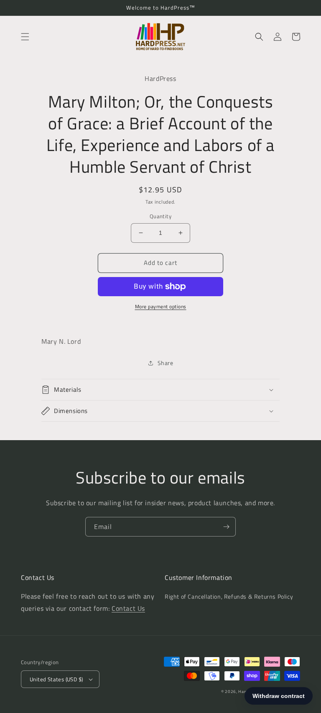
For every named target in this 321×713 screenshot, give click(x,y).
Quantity (160, 216)
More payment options (160, 306)
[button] (25, 37)
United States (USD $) (56, 679)
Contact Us (128, 608)
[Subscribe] (226, 527)
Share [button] (165, 362)
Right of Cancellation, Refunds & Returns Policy (229, 596)
